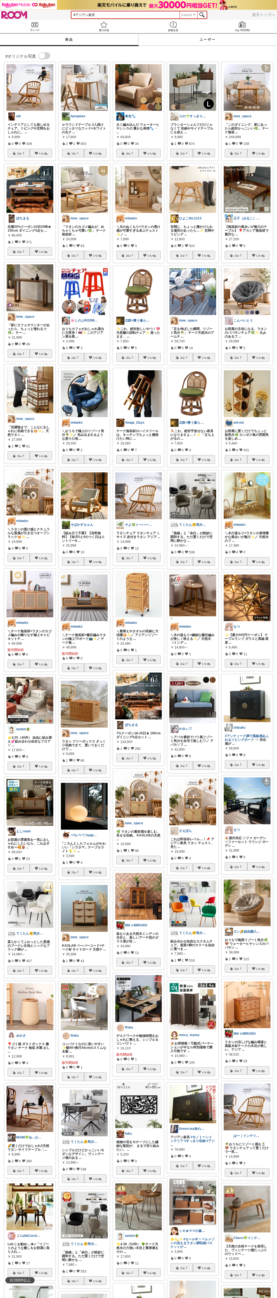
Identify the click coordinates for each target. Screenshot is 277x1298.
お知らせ (173, 26)
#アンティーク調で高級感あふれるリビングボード (247, 738)
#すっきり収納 (195, 1141)
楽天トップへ (263, 14)
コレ (19, 153)
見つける (103, 26)
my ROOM (242, 26)
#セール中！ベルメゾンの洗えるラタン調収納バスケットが (192, 1243)
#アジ (210, 1141)
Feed (34, 26)
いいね (43, 153)
